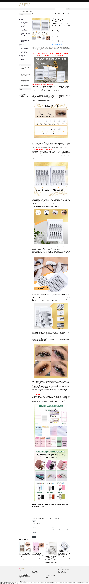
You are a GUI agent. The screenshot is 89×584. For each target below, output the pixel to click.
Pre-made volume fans (29, 11)
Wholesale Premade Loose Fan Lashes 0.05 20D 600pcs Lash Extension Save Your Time (64, 555)
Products (23, 11)
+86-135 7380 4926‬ (30, 0)
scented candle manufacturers (51, 582)
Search (68, 8)
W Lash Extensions (24, 30)
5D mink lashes (21, 44)
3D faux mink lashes (24, 52)
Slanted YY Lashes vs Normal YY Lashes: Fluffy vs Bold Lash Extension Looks (25, 78)
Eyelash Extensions (22, 19)
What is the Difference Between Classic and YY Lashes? (25, 81)
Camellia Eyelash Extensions (25, 27)
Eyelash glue (23, 60)
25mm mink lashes (22, 55)
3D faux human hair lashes (25, 53)
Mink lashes (21, 45)
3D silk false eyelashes (24, 48)
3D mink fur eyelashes (24, 49)
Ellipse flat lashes (23, 26)
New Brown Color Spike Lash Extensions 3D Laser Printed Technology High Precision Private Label (61, 15)
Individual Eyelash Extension (25, 29)
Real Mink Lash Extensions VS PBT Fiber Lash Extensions (25, 75)
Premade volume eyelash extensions (25, 41)
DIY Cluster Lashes (22, 16)
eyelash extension (44, 518)
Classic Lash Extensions (24, 22)
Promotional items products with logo (67, 582)
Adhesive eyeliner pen (24, 62)
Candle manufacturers (3, 582)
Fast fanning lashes (43, 582)
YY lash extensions (24, 20)
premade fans (51, 518)
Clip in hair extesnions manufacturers (78, 582)
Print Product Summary (57, 44)
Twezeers (22, 58)
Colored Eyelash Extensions (23, 42)
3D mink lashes (23, 51)
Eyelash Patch (23, 59)
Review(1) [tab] (38, 521)
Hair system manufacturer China (6, 583)
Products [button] (30, 8)
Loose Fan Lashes (56, 518)
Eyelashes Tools (21, 56)
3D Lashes (20, 47)
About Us (25, 8)
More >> (20, 560)
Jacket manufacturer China (14, 583)
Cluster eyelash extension (15, 582)
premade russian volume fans (37, 582)
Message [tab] (34, 521)
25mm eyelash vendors (58, 582)
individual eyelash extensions (37, 518)
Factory (34, 8)
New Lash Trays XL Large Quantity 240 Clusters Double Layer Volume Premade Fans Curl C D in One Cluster (50, 559)
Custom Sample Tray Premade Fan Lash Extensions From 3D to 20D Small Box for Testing (38, 555)
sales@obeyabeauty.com (23, 0)
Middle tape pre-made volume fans (25, 39)
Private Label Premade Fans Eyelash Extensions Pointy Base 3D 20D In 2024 (40, 14)
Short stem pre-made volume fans (25, 36)
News (38, 8)
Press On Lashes (21, 18)
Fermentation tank (29, 582)
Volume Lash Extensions (24, 23)
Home (21, 8)
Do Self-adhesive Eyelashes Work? (25, 70)
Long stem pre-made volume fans (25, 34)
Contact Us (43, 8)
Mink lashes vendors (9, 582)
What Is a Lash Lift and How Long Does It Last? (50, 569)
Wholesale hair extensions (23, 582)
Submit (34, 537)
